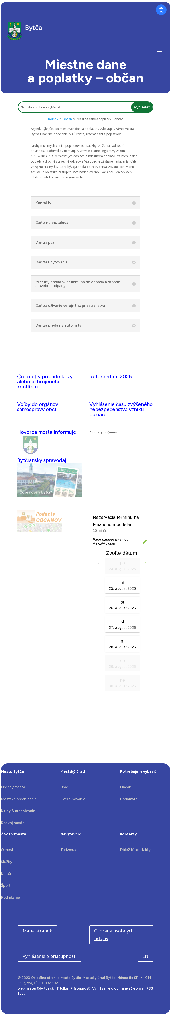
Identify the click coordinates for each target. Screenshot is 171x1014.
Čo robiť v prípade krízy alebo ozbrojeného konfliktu (45, 381)
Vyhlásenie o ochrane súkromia (118, 988)
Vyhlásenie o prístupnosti (50, 956)
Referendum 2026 (110, 376)
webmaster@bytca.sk (36, 988)
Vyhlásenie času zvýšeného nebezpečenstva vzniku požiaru (121, 409)
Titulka (62, 988)
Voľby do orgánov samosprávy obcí (37, 406)
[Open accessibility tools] (161, 9)
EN (145, 956)
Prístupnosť (80, 988)
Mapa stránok (37, 931)
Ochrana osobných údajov (114, 934)
